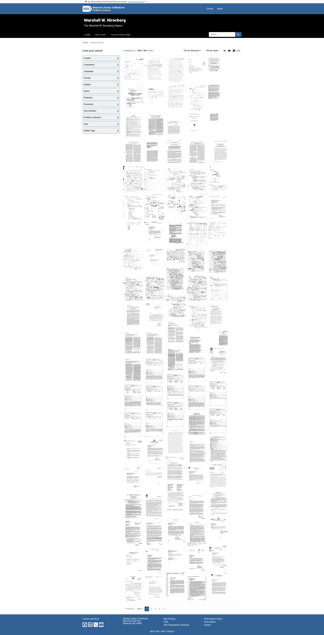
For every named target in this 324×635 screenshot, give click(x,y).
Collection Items (120, 35)
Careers (207, 625)
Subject (87, 84)
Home (87, 35)
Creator (87, 58)
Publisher (88, 97)
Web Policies (169, 619)
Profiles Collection (92, 117)
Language (88, 71)
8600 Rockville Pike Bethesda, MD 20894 (132, 622)
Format (87, 78)
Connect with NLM (91, 619)
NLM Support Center (213, 619)
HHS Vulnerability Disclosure (176, 625)
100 (212, 50)
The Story (100, 35)
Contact (210, 8)
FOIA (166, 622)
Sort (192, 50)
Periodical (88, 104)
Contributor (89, 64)
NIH (157, 631)
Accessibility (210, 622)
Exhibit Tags (89, 130)
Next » (151, 50)
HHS (163, 631)
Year (86, 124)
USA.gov (170, 631)
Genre (86, 91)
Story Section (90, 111)
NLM (152, 631)
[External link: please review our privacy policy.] (85, 624)
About (219, 8)
